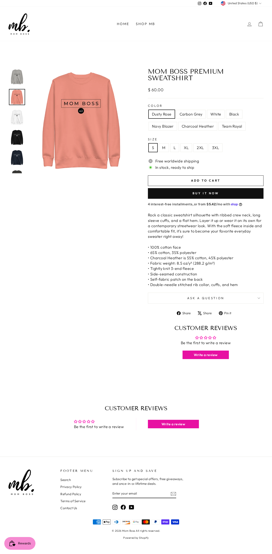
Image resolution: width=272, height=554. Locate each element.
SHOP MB (145, 24)
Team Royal (232, 126)
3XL (215, 147)
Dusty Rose (161, 114)
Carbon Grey (191, 114)
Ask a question (205, 298)
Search (65, 480)
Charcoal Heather (198, 126)
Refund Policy (70, 494)
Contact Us (68, 508)
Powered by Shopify (136, 537)
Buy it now (206, 193)
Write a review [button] (205, 355)
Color (155, 106)
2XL (200, 147)
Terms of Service (72, 501)
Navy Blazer (163, 126)
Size (152, 139)
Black (234, 114)
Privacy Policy (71, 487)
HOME (123, 24)
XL (186, 147)
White (215, 114)
